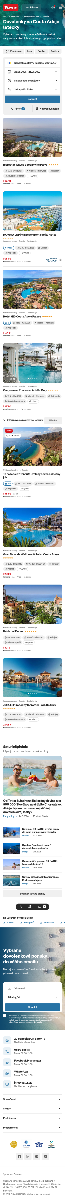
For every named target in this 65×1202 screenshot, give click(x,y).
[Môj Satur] (53, 7)
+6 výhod (33, 719)
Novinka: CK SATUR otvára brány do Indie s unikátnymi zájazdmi (40, 830)
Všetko (53, 420)
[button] (32, 63)
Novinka (8, 248)
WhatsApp (21, 1071)
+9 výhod (24, 488)
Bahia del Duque (13, 631)
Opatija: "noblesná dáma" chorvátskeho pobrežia (36, 846)
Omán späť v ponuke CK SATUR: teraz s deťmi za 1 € (40, 862)
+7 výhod (33, 401)
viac (59, 38)
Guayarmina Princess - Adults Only (25, 390)
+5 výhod (32, 176)
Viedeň (10, 922)
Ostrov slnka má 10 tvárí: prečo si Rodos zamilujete (40, 878)
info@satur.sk (23, 1082)
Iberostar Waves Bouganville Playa (25, 164)
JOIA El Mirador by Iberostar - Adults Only (29, 705)
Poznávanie (16, 51)
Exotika (41, 51)
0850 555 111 (22, 1049)
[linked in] (28, 1156)
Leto (29, 51)
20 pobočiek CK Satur (28, 1038)
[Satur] (10, 7)
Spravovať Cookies (12, 1174)
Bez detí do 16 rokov (16, 401)
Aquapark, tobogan (16, 176)
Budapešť (29, 922)
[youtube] (45, 1156)
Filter (19, 108)
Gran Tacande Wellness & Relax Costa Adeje (31, 554)
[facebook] (19, 1156)
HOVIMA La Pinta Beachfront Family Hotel (29, 234)
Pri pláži (11, 569)
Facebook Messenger (27, 1060)
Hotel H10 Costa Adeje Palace (22, 316)
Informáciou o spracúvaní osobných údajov (26, 1022)
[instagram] (36, 1156)
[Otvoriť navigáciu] (60, 7)
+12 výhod (24, 253)
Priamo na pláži (14, 642)
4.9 (9, 483)
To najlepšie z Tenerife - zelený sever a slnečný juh (31, 475)
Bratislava (48, 922)
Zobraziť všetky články (32, 893)
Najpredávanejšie (49, 108)
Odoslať (32, 1007)
